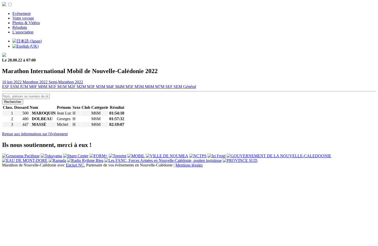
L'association (22, 32)
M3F (91, 86)
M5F (129, 86)
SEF (169, 86)
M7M (160, 86)
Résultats (19, 27)
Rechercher (12, 102)
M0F (33, 86)
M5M (139, 86)
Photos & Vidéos (26, 23)
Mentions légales (189, 165)
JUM (24, 86)
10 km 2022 (12, 82)
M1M (62, 86)
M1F (52, 86)
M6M (150, 86)
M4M (120, 86)
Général (189, 86)
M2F (72, 86)
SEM (178, 86)
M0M (43, 86)
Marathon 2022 (36, 82)
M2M (82, 86)
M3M (101, 86)
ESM (15, 86)
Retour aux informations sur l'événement (35, 134)
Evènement (21, 13)
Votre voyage (23, 18)
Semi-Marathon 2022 (66, 82)
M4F (110, 86)
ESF (6, 86)
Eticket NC (75, 165)
